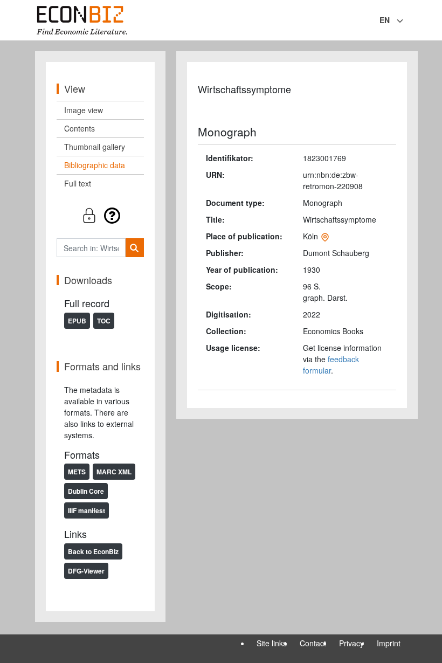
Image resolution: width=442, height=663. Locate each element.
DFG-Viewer (86, 571)
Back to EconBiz (93, 551)
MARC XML (114, 471)
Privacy (351, 643)
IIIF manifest (86, 510)
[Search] (134, 248)
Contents (79, 128)
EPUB (77, 321)
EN (384, 20)
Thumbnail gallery (94, 146)
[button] (100, 215)
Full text (77, 183)
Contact (313, 643)
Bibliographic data (94, 165)
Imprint (388, 643)
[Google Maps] (325, 236)
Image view (83, 110)
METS (77, 471)
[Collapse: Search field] (406, 21)
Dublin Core (86, 491)
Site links (272, 643)
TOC (103, 321)
